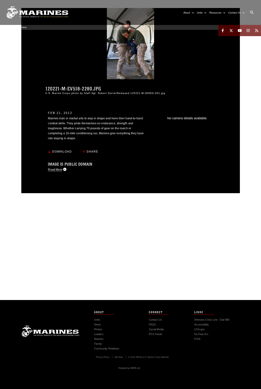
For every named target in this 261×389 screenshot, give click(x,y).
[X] (231, 30)
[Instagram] (248, 30)
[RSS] (256, 30)
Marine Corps (50, 331)
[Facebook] (222, 30)
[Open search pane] (252, 12)
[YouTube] (239, 30)
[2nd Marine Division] (37, 12)
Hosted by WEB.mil (129, 368)
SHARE (91, 151)
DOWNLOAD (61, 151)
